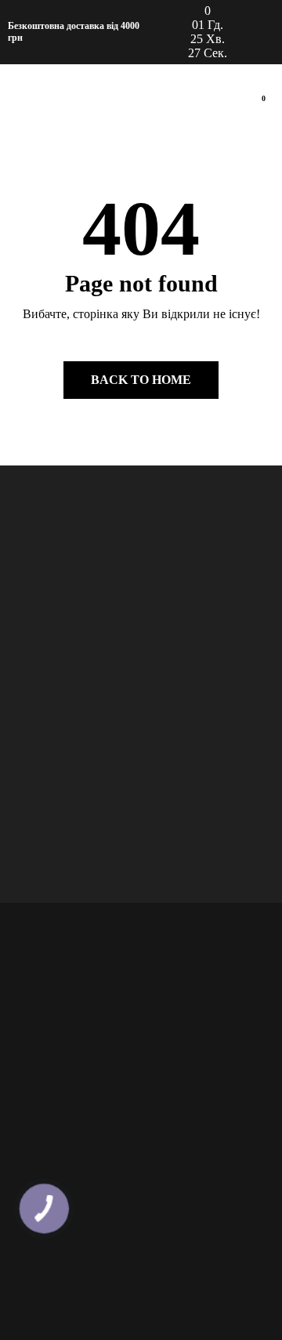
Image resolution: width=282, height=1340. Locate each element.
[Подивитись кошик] (256, 107)
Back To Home (141, 379)
